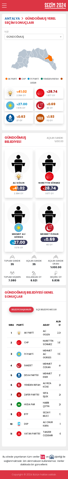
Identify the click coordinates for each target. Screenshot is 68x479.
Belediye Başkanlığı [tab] (21, 309)
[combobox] (34, 37)
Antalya (12, 18)
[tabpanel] (34, 378)
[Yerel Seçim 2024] (55, 5)
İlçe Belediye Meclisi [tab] (46, 309)
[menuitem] (22, 54)
